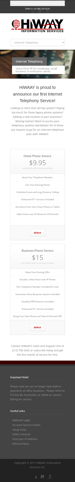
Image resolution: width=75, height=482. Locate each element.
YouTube (44, 9)
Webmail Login (21, 420)
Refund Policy (20, 443)
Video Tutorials (21, 434)
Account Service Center (26, 425)
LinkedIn (37, 9)
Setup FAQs (19, 429)
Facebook (30, 9)
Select (37, 232)
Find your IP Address (25, 439)
